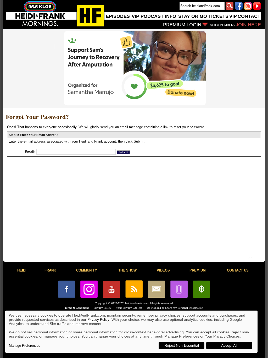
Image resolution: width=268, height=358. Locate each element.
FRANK (50, 270)
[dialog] (131, 332)
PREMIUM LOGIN (182, 24)
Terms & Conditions (77, 307)
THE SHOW (127, 270)
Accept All (229, 345)
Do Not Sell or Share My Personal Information (175, 307)
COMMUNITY (86, 270)
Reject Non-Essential (181, 345)
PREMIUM (197, 270)
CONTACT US (238, 270)
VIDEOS (163, 270)
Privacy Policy (102, 307)
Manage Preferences (24, 346)
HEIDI (21, 270)
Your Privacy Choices (129, 307)
